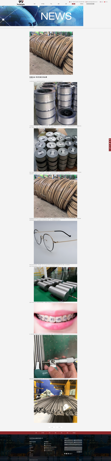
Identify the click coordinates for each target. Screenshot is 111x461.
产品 (51, 3)
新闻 (73, 3)
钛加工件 (30, 445)
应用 (66, 3)
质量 (58, 3)
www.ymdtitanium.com (48, 450)
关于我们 (42, 3)
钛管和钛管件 (31, 450)
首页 (34, 3)
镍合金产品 (31, 455)
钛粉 (30, 452)
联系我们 (81, 3)
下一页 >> (59, 427)
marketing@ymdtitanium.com (92, 1)
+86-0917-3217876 (75, 1)
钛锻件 (30, 443)
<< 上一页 (51, 427)
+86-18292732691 (82, 1)
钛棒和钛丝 (31, 447)
